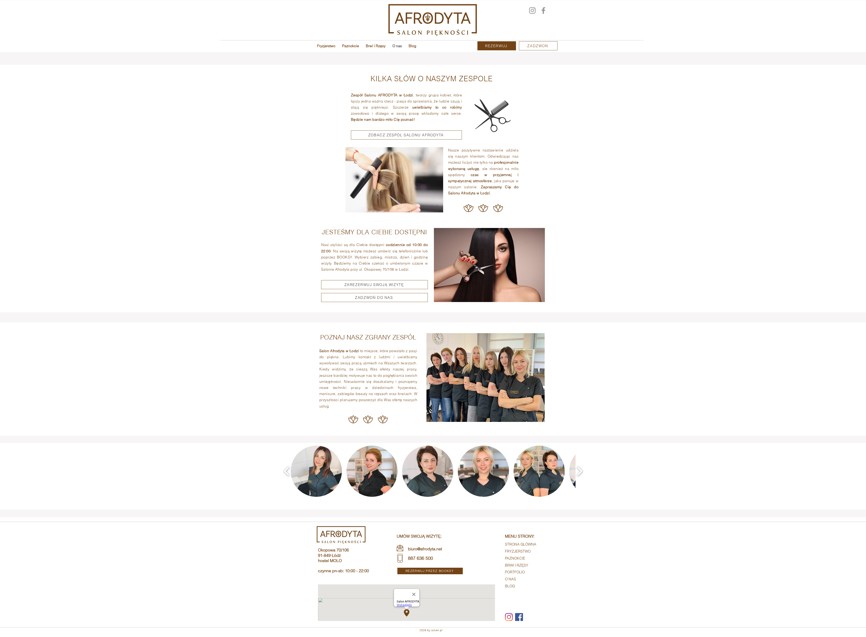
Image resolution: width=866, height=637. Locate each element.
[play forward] (579, 471)
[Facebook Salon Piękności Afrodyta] (543, 10)
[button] (316, 471)
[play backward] (287, 471)
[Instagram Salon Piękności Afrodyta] (532, 10)
